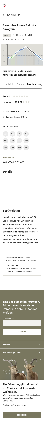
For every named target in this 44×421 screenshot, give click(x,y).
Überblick (8, 84)
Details (20, 84)
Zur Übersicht (13, 15)
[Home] (4, 7)
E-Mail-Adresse (8, 318)
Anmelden (22, 332)
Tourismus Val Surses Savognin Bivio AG (21, 260)
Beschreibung (34, 84)
